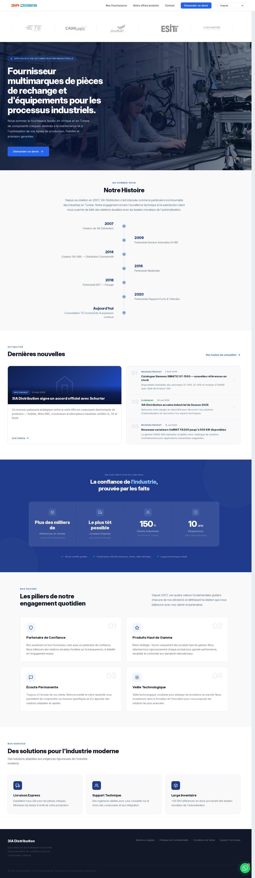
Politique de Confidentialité (174, 840)
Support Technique (230, 840)
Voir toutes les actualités (221, 354)
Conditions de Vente (204, 840)
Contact (170, 5)
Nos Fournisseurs (116, 5)
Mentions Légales (145, 840)
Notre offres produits (146, 5)
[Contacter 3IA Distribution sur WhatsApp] (245, 868)
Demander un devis (196, 5)
